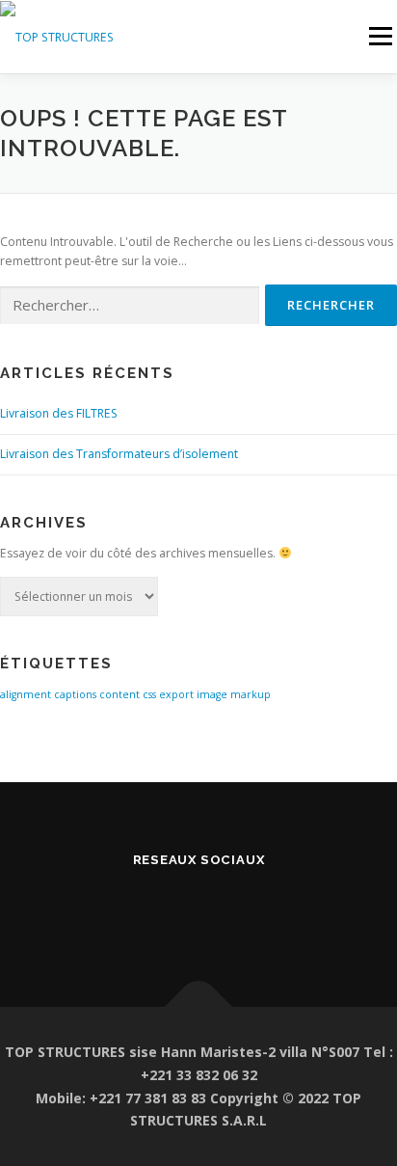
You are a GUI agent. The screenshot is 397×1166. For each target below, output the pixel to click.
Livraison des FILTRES (59, 413)
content (119, 694)
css (149, 694)
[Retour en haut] (199, 1007)
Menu (379, 36)
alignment (25, 694)
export (176, 694)
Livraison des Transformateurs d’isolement (119, 454)
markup (250, 694)
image (212, 694)
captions (75, 694)
